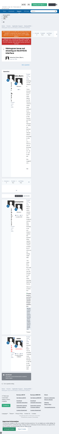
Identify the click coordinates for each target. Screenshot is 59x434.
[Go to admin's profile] (19, 344)
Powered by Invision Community (29, 417)
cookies (12, 423)
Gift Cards (26, 11)
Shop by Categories (49, 398)
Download (19, 400)
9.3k (17, 353)
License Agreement (22, 410)
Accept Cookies (9, 429)
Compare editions (21, 407)
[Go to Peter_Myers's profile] (7, 58)
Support (19, 11)
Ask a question (26, 65)
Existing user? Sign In (39, 4)
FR (29, 4)
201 (22, 215)
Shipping (46, 402)
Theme (11, 413)
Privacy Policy (19, 413)
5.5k (17, 215)
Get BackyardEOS (21, 398)
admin (18, 338)
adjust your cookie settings (46, 423)
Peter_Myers (19, 57)
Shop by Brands (48, 399)
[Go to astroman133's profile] (19, 207)
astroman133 (18, 202)
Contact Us (6, 405)
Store (4, 11)
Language (4, 413)
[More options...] (29, 77)
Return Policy (47, 404)
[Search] (55, 11)
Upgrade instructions (22, 402)
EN (24, 4)
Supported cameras (22, 405)
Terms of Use (28, 426)
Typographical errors (49, 407)
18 (19, 89)
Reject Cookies (22, 429)
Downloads (11, 11)
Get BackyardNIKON (35, 398)
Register (52, 4)
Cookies (34, 413)
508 (22, 353)
